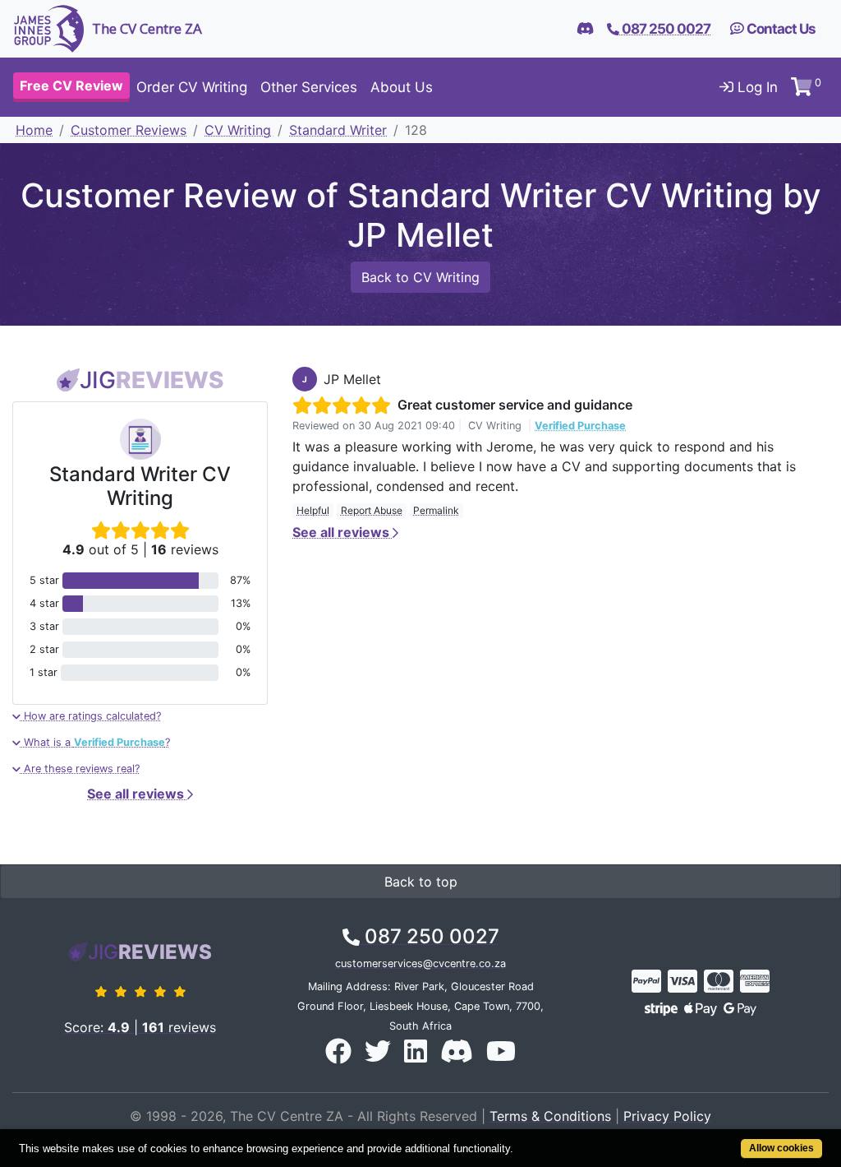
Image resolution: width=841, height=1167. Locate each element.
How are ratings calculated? (91, 716)
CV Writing (238, 130)
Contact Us (780, 29)
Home (34, 130)
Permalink (436, 510)
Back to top (420, 881)
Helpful (312, 510)
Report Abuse (371, 510)
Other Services (308, 87)
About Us (401, 87)
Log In (755, 87)
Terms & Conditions (550, 1116)
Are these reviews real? (80, 768)
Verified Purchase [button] (580, 425)
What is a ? (95, 742)
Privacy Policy (667, 1116)
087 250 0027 (429, 936)
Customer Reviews (128, 130)
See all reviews (137, 793)
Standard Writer (338, 130)
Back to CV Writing (420, 277)
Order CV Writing (191, 87)
